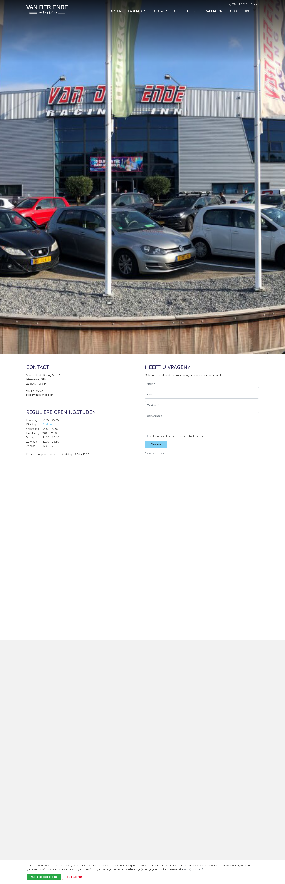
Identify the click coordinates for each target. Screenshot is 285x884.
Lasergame (137, 11)
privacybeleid (183, 436)
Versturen (156, 444)
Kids (233, 11)
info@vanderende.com (39, 394)
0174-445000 (34, 390)
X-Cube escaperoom (205, 11)
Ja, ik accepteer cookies (44, 876)
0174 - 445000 (239, 4)
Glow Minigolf (167, 11)
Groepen (251, 11)
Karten (115, 11)
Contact (254, 4)
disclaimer (197, 436)
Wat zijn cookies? (193, 869)
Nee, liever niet (74, 876)
